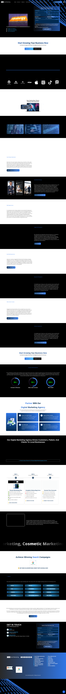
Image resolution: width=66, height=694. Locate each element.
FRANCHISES (13, 595)
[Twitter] (26, 657)
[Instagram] (21, 657)
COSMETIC (13, 592)
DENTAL (12, 585)
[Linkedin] (28, 657)
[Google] (24, 657)
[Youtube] (29, 657)
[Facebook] (23, 657)
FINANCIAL (49, 592)
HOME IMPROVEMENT (51, 588)
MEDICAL (30, 585)
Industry (37, 16)
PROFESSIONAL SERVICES (34, 595)
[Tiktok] (31, 657)
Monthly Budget (50, 16)
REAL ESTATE (49, 595)
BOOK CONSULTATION (13, 502)
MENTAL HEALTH (50, 585)
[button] (7, 129)
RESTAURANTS (31, 592)
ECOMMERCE (31, 588)
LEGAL (12, 588)
